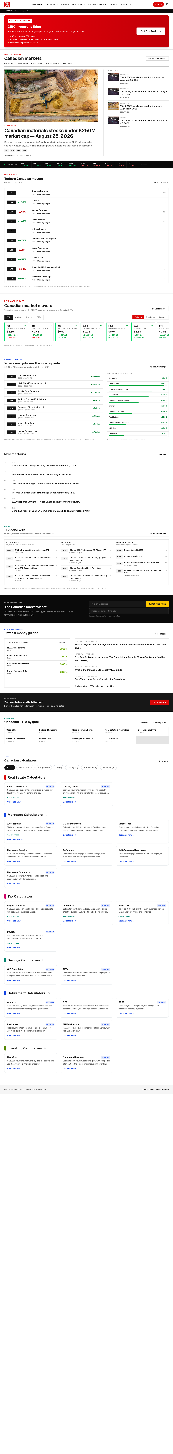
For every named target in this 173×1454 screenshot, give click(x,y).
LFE (11, 269)
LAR (11, 376)
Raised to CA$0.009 (133, 556)
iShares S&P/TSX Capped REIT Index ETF (87, 550)
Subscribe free (157, 604)
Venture (18, 317)
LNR (11, 202)
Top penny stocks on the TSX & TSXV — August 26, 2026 (41, 474)
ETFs (39, 317)
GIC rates (8, 63)
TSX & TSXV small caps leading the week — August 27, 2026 (142, 107)
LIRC (11, 231)
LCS (11, 279)
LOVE (11, 193)
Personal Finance (96, 4)
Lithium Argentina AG (27, 375)
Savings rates (81, 686)
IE (12, 416)
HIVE (11, 384)
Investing (51, 4)
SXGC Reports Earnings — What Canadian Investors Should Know (46, 501)
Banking (110, 686)
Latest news (148, 1089)
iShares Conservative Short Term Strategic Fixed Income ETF (88, 577)
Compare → (62, 642)
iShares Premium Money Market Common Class (142, 571)
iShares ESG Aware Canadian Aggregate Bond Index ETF (87, 559)
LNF (11, 212)
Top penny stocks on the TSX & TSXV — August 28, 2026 (144, 93)
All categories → (161, 723)
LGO (11, 250)
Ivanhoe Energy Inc (27, 415)
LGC (6, 150)
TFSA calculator (96, 686)
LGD (11, 259)
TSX (8, 317)
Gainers (138, 317)
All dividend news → (159, 533)
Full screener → (159, 309)
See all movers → (161, 182)
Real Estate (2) (25, 767)
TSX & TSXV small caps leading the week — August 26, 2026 (44, 465)
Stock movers (21, 63)
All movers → (145, 164)
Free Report (38, 4)
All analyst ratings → (159, 367)
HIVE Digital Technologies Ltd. (32, 383)
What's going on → (44, 194)
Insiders (65, 4)
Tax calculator (52, 63)
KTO (12, 150)
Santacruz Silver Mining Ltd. (31, 407)
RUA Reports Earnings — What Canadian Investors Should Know (45, 483)
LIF (11, 240)
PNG (11, 432)
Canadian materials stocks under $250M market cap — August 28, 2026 (50, 133)
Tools (112, 4)
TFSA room (66, 63)
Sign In (158, 4)
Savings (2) (72, 767)
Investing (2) (108, 767)
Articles (125, 4)
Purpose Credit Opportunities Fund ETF (141, 562)
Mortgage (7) (44, 767)
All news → (163, 454)
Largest (162, 317)
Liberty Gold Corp (26, 423)
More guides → (162, 634)
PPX (24, 150)
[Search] (167, 4)
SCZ (11, 408)
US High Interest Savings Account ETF (32, 550)
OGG (11, 392)
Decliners (150, 317)
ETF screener (37, 63)
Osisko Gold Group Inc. (28, 391)
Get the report (159, 702)
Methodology (162, 1089)
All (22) (10, 767)
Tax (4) (58, 767)
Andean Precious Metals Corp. (32, 399)
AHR (18, 150)
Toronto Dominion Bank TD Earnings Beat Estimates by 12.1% (43, 492)
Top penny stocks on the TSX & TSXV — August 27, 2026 (144, 122)
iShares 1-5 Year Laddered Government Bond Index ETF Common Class (32, 577)
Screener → (146, 723)
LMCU (11, 221)
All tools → (164, 761)
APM (11, 400)
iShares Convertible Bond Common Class (33, 558)
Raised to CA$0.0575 (133, 550)
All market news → (157, 58)
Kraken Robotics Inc (27, 431)
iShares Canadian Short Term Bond (85, 568)
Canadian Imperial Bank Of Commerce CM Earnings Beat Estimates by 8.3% (52, 510)
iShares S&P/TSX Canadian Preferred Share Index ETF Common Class (34, 566)
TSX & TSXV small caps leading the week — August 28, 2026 (142, 78)
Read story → (25, 155)
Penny (29, 317)
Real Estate (77, 4)
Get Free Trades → (151, 31)
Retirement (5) (90, 767)
